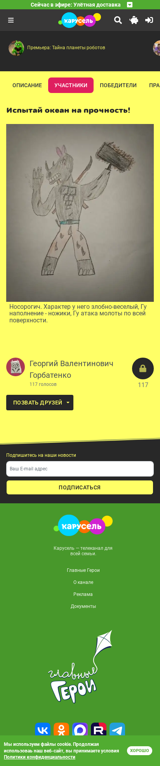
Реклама (83, 594)
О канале (83, 582)
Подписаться (80, 487)
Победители (118, 85)
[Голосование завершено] (143, 368)
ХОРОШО (139, 750)
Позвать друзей (38, 402)
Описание (27, 85)
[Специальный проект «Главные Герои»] (80, 667)
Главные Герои (83, 570)
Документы (83, 606)
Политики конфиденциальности (39, 757)
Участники (70, 85)
